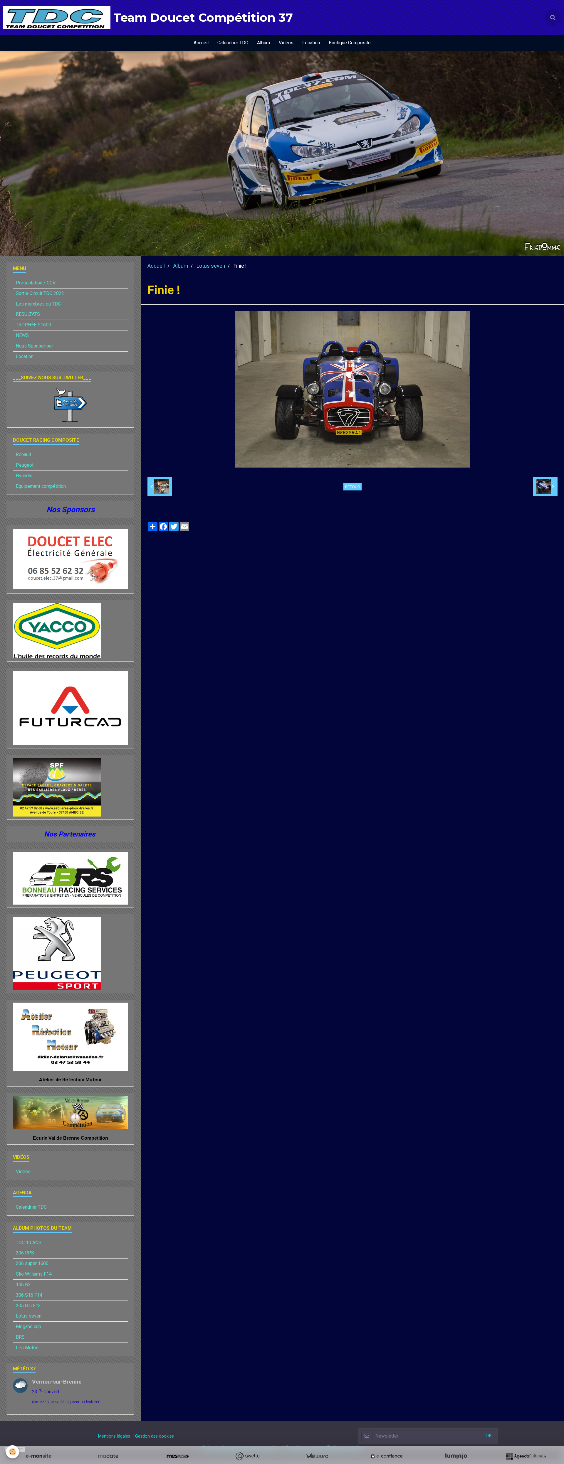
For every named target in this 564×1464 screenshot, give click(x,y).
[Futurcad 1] (70, 708)
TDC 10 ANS (28, 1242)
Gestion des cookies (154, 1436)
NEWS (22, 335)
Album (263, 42)
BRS (20, 1337)
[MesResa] (178, 1456)
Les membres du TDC (38, 304)
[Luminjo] (456, 1456)
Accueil (201, 42)
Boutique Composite (350, 42)
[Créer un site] (38, 1456)
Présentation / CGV (36, 283)
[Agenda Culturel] (526, 1456)
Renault (23, 454)
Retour (352, 486)
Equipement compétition (41, 486)
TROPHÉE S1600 (33, 325)
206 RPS (25, 1253)
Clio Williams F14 (34, 1274)
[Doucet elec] (70, 559)
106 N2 (23, 1284)
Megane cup (28, 1326)
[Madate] (108, 1456)
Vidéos (286, 42)
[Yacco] (57, 630)
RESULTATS (28, 314)
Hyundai (24, 475)
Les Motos (27, 1347)
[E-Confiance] (387, 1456)
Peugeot (24, 465)
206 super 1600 (32, 1263)
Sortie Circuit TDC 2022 (40, 293)
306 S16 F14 (29, 1295)
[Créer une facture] (317, 1456)
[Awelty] (247, 1456)
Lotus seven (211, 266)
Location (311, 42)
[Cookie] (12, 1451)
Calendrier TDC (232, 42)
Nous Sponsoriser (34, 346)
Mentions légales (114, 1436)
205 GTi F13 (28, 1305)
